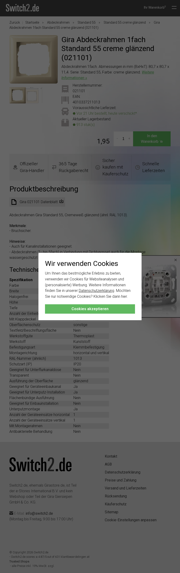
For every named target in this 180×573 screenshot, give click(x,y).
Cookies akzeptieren (90, 309)
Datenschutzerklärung (96, 290)
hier (124, 296)
